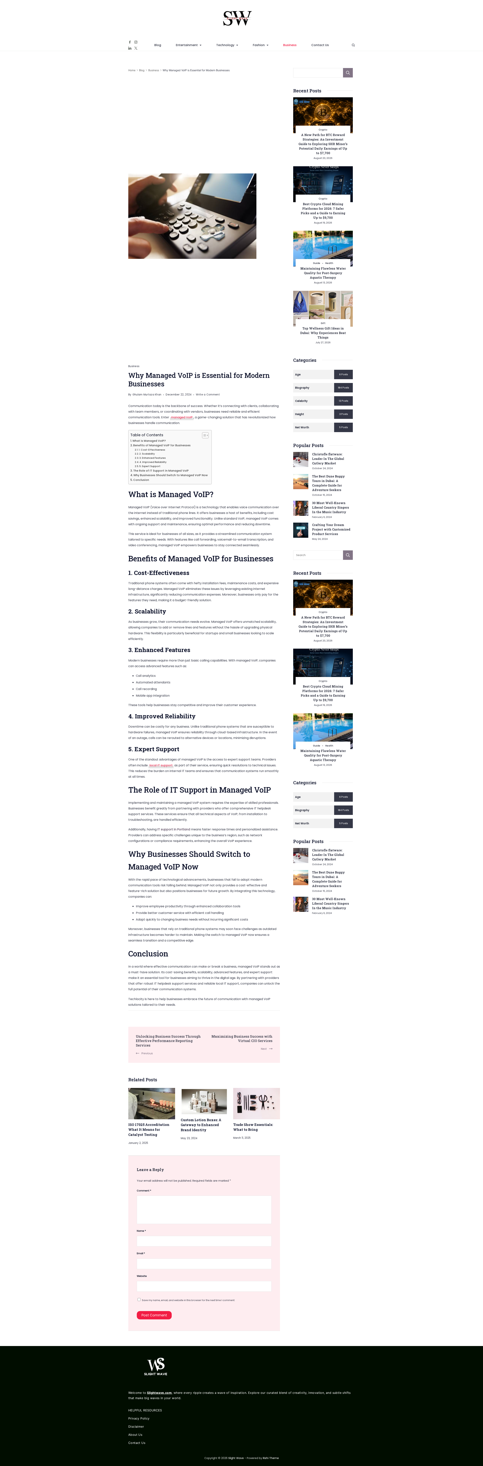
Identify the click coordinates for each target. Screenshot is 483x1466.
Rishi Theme (271, 1458)
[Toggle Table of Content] (203, 435)
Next (264, 1049)
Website (142, 1276)
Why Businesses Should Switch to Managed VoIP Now (170, 475)
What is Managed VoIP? (149, 441)
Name (141, 1230)
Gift (323, 323)
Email (141, 1253)
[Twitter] (135, 48)
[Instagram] (135, 42)
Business (290, 45)
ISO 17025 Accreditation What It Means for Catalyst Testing (148, 1129)
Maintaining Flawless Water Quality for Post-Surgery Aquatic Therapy (323, 272)
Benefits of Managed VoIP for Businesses (162, 445)
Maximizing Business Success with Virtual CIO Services (242, 1038)
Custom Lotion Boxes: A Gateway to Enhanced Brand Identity (201, 1125)
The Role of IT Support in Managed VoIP (161, 471)
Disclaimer (136, 1426)
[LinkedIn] (129, 48)
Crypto (323, 129)
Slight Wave (236, 1458)
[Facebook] (129, 42)
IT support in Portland (173, 829)
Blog (157, 45)
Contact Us (320, 45)
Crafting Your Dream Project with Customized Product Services (331, 529)
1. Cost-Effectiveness (152, 450)
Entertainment (187, 45)
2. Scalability (147, 454)
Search (348, 72)
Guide (316, 263)
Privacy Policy (139, 1418)
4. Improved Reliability (153, 462)
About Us (135, 1435)
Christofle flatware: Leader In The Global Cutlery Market (328, 458)
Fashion (259, 45)
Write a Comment (208, 395)
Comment (144, 1190)
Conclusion (141, 480)
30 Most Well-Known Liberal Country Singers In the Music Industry (330, 507)
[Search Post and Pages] (353, 45)
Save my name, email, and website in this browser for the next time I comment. (188, 1300)
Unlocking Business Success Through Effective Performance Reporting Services (168, 1040)
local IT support (161, 765)
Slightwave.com (159, 1393)
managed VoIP (182, 417)
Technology (225, 45)
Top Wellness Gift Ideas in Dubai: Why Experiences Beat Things (323, 332)
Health (329, 263)
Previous (147, 1053)
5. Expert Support (149, 466)
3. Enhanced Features (152, 458)
